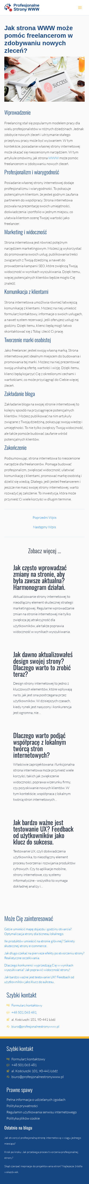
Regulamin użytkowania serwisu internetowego (41, 1112)
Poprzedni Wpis (44, 517)
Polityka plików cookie (23, 1118)
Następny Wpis (44, 527)
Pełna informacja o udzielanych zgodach (35, 1099)
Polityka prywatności (22, 1106)
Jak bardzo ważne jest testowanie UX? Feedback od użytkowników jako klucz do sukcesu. (43, 831)
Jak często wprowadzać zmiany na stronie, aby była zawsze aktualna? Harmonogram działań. (40, 577)
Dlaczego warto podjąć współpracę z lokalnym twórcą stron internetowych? (39, 744)
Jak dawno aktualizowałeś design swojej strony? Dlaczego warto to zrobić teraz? (43, 663)
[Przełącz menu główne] (80, 7)
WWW (53, 158)
